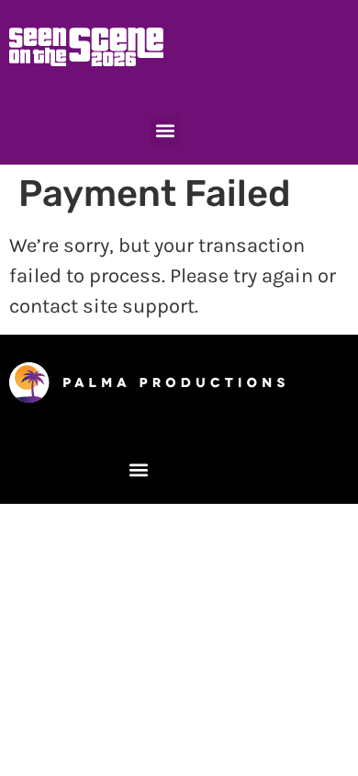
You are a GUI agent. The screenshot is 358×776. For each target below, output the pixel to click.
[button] (165, 131)
